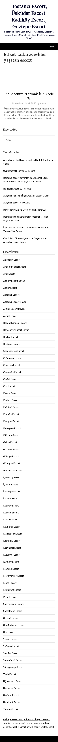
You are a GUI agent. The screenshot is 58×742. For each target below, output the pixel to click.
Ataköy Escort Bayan (14, 280)
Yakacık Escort (10, 709)
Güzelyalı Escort (11, 463)
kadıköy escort (26, 723)
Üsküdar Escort (11, 695)
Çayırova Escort (11, 365)
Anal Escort (9, 273)
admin (43, 103)
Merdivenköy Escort (13, 575)
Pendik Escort (10, 597)
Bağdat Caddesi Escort (15, 322)
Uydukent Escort (11, 702)
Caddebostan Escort (13, 350)
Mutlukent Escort (12, 589)
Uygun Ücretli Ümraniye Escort (19, 170)
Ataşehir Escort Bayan (14, 301)
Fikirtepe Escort (11, 435)
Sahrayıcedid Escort (13, 603)
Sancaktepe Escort (12, 610)
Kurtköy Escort (11, 561)
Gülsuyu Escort (11, 456)
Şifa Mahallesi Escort (14, 625)
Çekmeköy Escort (12, 372)
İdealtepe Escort (11, 491)
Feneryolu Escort (12, 428)
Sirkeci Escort (10, 639)
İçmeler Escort (10, 484)
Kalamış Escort (11, 512)
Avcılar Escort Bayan (14, 308)
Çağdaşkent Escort (13, 358)
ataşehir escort (27, 719)
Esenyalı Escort (11, 421)
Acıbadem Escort (11, 259)
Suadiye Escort (11, 653)
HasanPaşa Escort (12, 470)
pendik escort (33, 726)
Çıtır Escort (9, 386)
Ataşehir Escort (11, 294)
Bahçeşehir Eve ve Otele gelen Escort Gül (24, 209)
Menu (52, 46)
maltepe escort (11, 719)
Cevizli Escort (10, 379)
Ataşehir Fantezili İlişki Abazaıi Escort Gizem (26, 195)
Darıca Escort (10, 393)
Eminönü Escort (11, 407)
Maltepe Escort (11, 568)
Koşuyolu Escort (11, 540)
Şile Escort (9, 632)
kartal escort (47, 726)
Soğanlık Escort (11, 646)
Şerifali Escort (10, 618)
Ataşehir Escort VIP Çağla (16, 202)
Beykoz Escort (10, 337)
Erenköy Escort (11, 414)
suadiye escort (10, 723)
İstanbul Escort (11, 498)
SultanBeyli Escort (12, 660)
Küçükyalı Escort (11, 554)
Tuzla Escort (9, 674)
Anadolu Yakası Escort (14, 266)
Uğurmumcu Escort (12, 681)
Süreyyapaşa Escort (13, 667)
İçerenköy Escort (12, 477)
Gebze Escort (10, 442)
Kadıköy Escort (11, 505)
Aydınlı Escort (10, 315)
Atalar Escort (10, 287)
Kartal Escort (10, 519)
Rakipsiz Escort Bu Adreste (17, 188)
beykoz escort (42, 719)
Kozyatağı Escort (12, 547)
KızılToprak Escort (12, 533)
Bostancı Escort (11, 344)
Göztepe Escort (11, 449)
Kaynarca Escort (11, 526)
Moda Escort (10, 582)
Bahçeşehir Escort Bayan (16, 329)
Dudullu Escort (11, 400)
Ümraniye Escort (11, 688)
